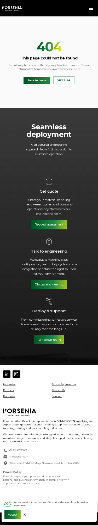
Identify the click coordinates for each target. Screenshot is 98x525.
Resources (9, 396)
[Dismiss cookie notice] (24, 514)
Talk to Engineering (64, 384)
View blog (63, 80)
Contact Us (58, 390)
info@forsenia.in (18, 456)
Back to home (37, 80)
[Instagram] (16, 374)
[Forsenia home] (12, 8)
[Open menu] (91, 8)
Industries (9, 384)
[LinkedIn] (6, 374)
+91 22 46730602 (18, 450)
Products (8, 390)
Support (57, 396)
